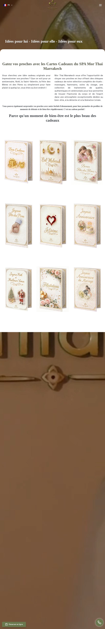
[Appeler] (99, 623)
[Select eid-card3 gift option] (52, 161)
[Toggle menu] (100, 5)
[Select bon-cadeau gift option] (18, 161)
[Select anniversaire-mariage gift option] (87, 289)
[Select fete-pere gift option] (18, 225)
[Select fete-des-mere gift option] (87, 161)
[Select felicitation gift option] (52, 289)
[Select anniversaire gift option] (87, 225)
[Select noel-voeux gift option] (18, 289)
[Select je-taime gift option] (52, 225)
